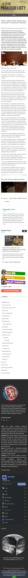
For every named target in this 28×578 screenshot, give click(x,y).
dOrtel (4, 310)
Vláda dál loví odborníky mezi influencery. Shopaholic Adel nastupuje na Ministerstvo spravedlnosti (13, 249)
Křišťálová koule (6, 343)
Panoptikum (5, 354)
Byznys (4, 327)
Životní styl (24, 198)
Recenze (5, 348)
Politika (19, 198)
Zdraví (18, 262)
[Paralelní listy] (13, 7)
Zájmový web (18, 559)
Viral (5, 340)
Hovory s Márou (6, 313)
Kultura (15, 198)
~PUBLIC (11, 198)
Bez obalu (4, 321)
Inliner (7, 201)
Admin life (5, 305)
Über (4, 337)
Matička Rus (5, 351)
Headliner (5, 335)
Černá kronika (6, 329)
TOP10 (3, 359)
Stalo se (3, 365)
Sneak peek (5, 316)
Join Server (21, 484)
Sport (2, 362)
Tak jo (14, 577)
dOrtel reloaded (6, 332)
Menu (21, 1)
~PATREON (4, 302)
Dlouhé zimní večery (7, 307)
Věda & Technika (13, 262)
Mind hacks (6, 324)
